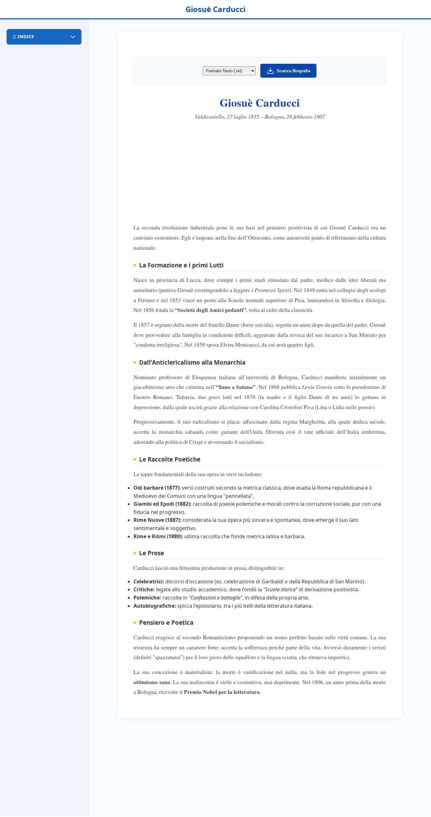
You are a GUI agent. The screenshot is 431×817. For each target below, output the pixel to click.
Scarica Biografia (293, 71)
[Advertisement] (259, 172)
